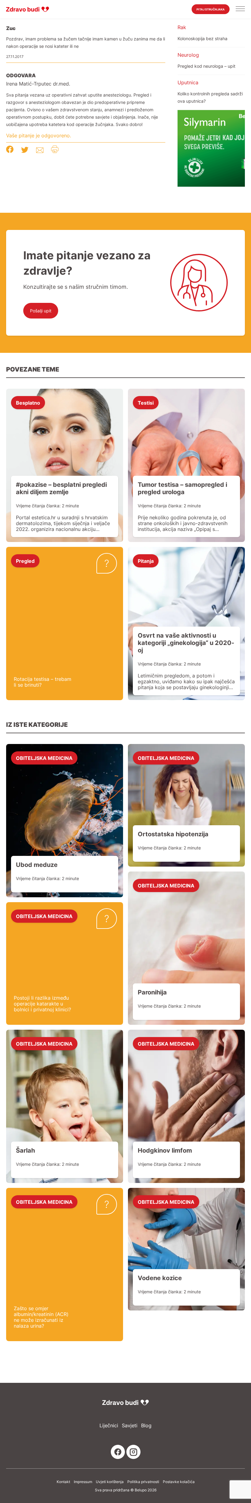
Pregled (25, 560)
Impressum (83, 1482)
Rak (182, 27)
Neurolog (188, 54)
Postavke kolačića (179, 1482)
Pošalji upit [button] (40, 311)
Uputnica (188, 82)
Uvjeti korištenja (110, 1482)
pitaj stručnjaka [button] (211, 9)
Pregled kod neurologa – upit (206, 66)
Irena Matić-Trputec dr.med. (38, 84)
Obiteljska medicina (44, 757)
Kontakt (63, 1482)
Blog (146, 1426)
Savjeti (129, 1426)
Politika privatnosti (143, 1482)
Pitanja (146, 560)
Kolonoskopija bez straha (202, 38)
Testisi (146, 402)
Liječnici (108, 1426)
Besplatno (28, 402)
